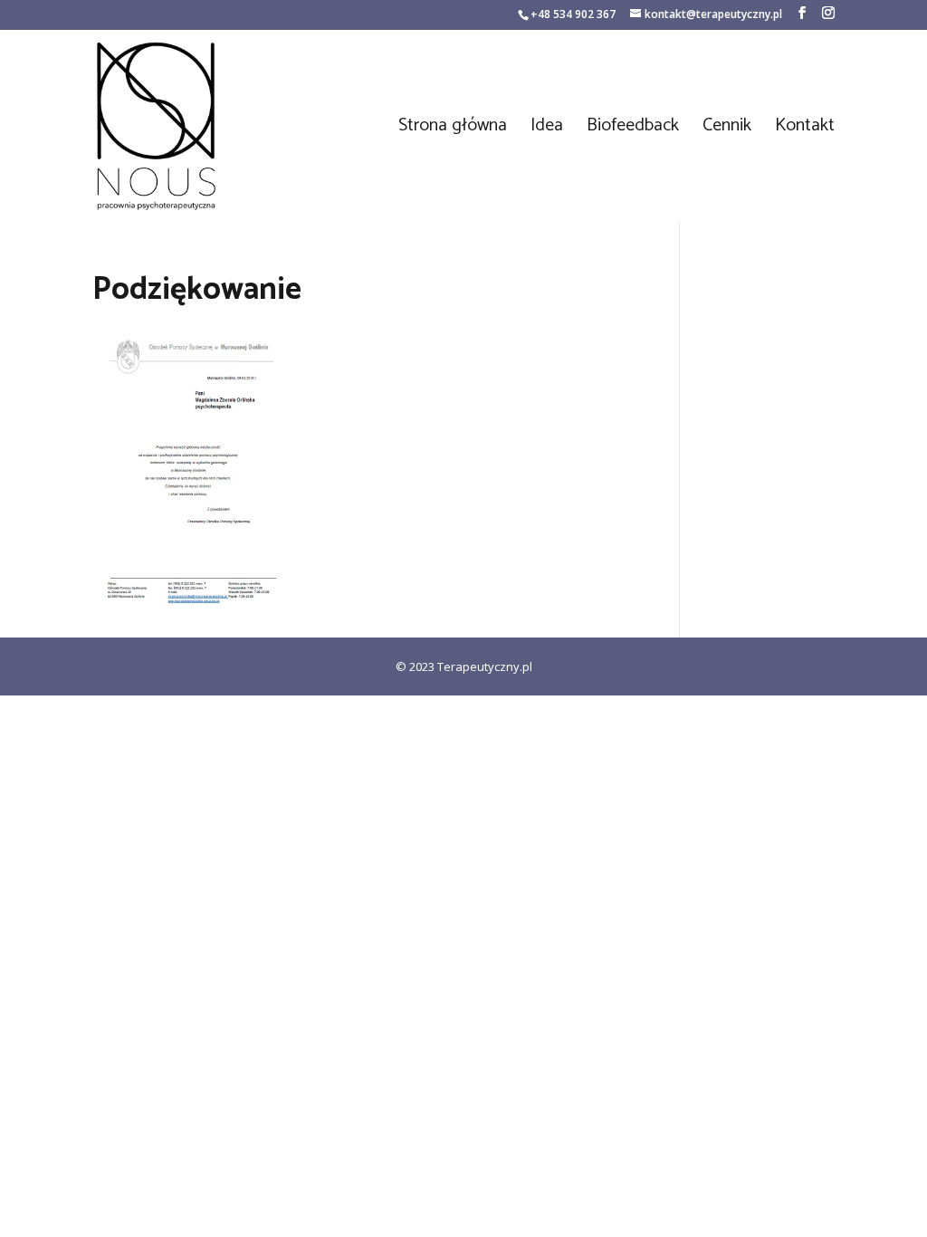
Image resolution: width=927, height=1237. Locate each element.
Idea (546, 130)
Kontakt (805, 130)
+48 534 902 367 (573, 14)
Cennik (726, 130)
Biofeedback (633, 130)
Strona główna (452, 130)
